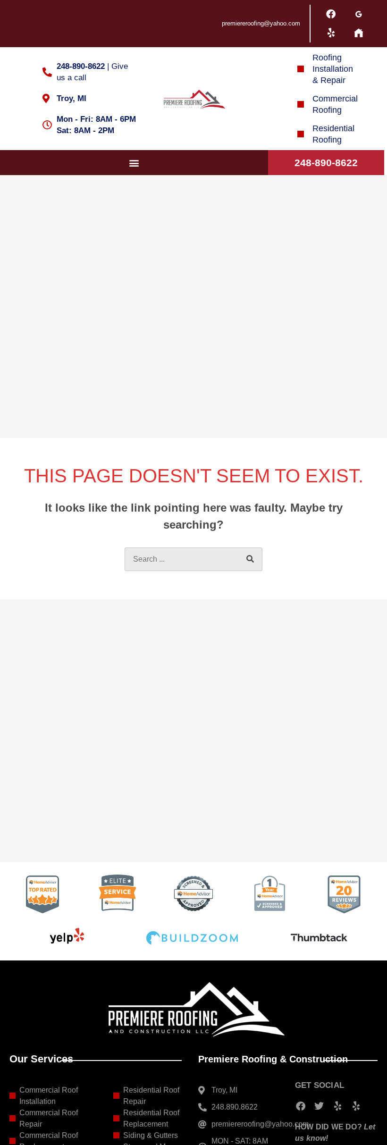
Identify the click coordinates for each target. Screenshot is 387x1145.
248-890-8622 (326, 162)
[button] (134, 162)
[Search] (250, 559)
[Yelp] (330, 33)
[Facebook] (330, 14)
